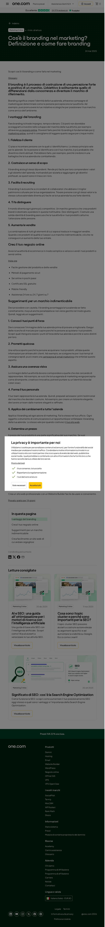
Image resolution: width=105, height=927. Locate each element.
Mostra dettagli (18, 463)
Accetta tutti (35, 485)
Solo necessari (18, 485)
